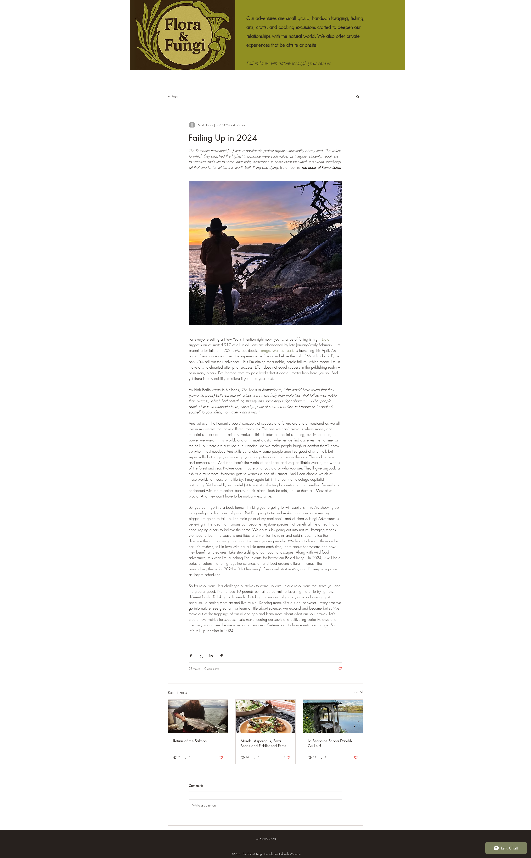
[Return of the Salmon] (198, 716)
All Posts (173, 96)
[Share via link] (221, 656)
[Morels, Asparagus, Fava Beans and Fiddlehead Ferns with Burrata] (266, 716)
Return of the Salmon (190, 740)
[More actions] (339, 124)
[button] (358, 96)
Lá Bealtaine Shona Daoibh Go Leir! (330, 743)
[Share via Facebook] (191, 656)
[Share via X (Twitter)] (201, 656)
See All (358, 692)
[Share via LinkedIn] (211, 656)
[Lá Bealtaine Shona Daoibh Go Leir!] (333, 716)
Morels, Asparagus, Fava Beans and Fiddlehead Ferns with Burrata (263, 743)
